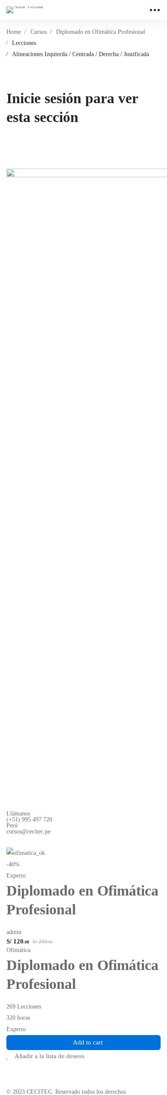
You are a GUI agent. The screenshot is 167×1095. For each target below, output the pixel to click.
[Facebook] (10, 841)
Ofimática (18, 950)
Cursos (38, 32)
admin (13, 932)
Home (13, 32)
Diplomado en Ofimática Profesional (100, 32)
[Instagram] (30, 841)
